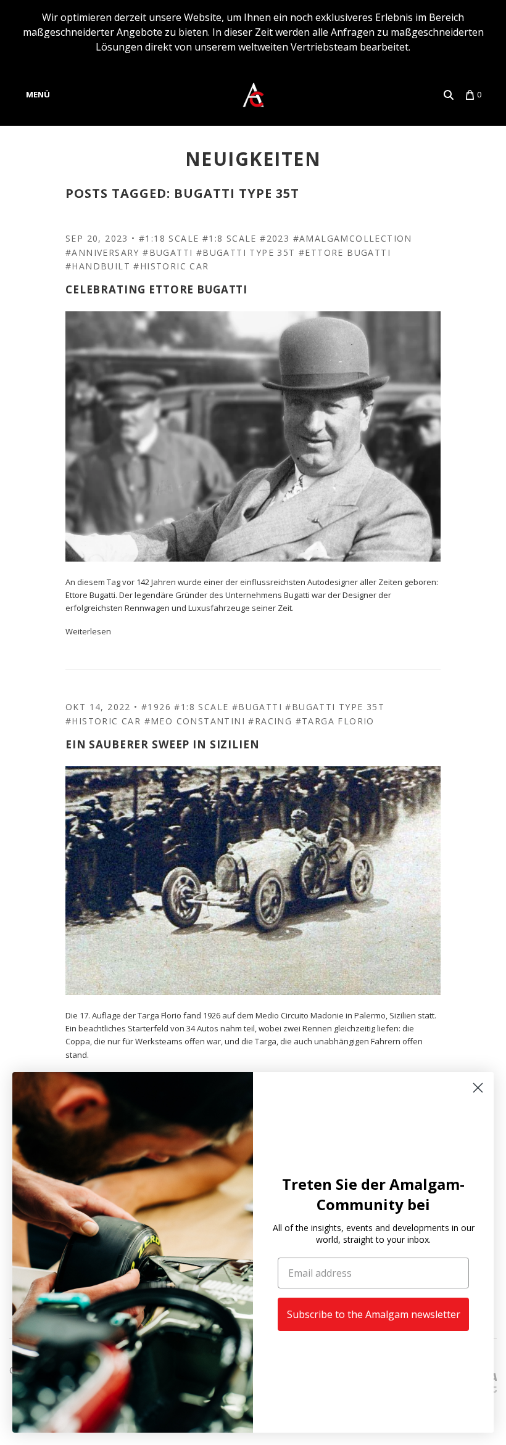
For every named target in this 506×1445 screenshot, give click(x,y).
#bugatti (168, 252)
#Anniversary (102, 252)
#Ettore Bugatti (345, 252)
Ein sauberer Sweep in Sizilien (162, 744)
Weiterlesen (88, 631)
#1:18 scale (169, 238)
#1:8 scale (229, 238)
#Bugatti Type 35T (246, 252)
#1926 (156, 707)
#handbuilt (97, 266)
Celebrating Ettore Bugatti (156, 289)
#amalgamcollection (352, 238)
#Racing (270, 721)
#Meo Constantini (194, 721)
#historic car (171, 266)
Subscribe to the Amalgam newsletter (373, 1314)
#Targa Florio (335, 721)
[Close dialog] (478, 1088)
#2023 (274, 238)
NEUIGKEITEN (253, 158)
